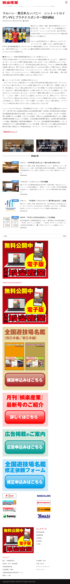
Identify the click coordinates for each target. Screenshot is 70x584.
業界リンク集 (7, 575)
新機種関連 (39, 535)
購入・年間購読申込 (9, 560)
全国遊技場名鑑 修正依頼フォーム (13, 572)
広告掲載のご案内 (8, 569)
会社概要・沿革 (41, 560)
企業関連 (26, 21)
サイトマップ (40, 569)
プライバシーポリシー (43, 566)
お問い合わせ (40, 563)
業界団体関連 (40, 532)
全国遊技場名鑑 (7, 566)
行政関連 (39, 541)
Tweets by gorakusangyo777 (12, 282)
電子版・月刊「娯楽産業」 (11, 563)
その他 (38, 544)
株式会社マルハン (10, 132)
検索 (64, 236)
